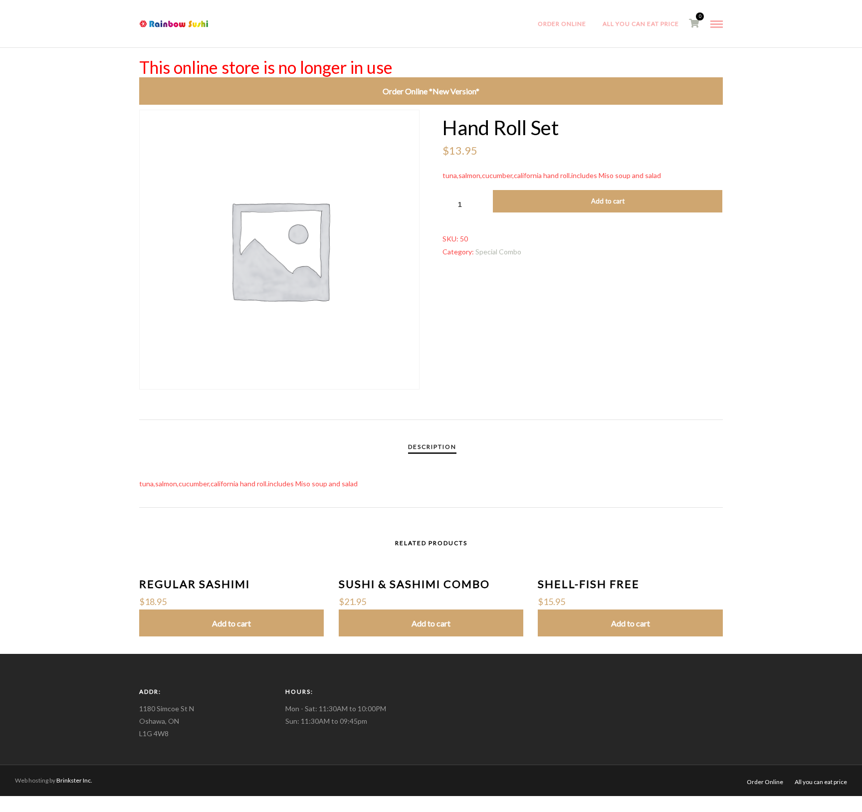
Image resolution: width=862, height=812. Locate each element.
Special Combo (498, 251)
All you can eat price (641, 23)
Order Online (562, 23)
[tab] (432, 447)
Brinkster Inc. (73, 780)
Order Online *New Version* (431, 91)
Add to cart (608, 201)
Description (432, 446)
